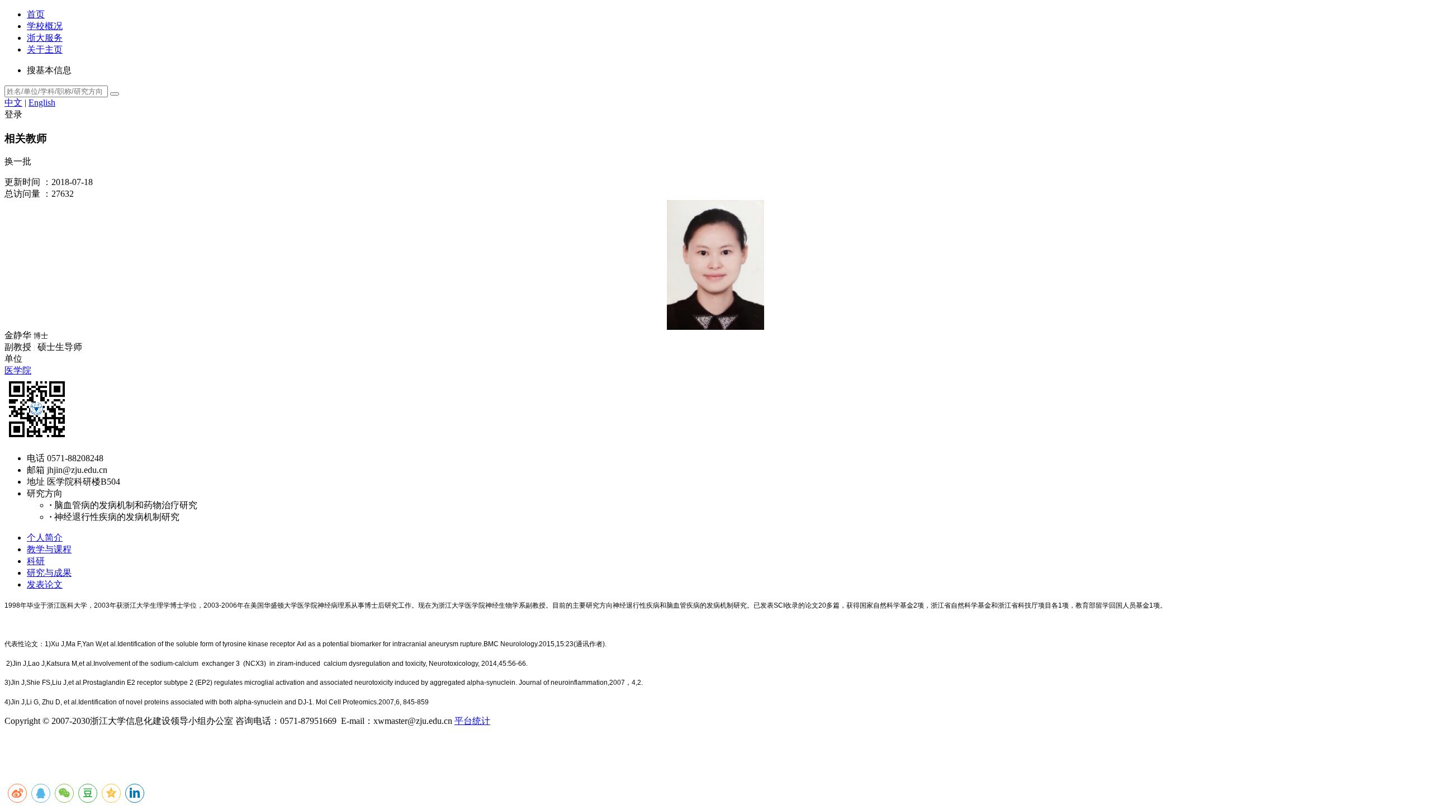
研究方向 (45, 493)
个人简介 (45, 537)
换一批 (17, 161)
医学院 (17, 370)
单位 (13, 358)
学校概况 (45, 26)
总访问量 (22, 193)
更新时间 (22, 182)
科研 (36, 561)
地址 (36, 481)
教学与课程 (49, 549)
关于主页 (45, 49)
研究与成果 (49, 572)
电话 (36, 458)
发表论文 (45, 584)
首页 (36, 14)
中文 (13, 102)
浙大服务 (45, 37)
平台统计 (472, 721)
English (42, 102)
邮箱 (36, 470)
